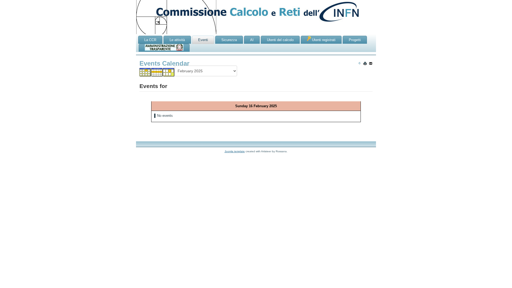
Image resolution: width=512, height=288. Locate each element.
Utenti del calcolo (280, 40)
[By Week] (157, 72)
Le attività (177, 40)
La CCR (150, 40)
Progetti (355, 40)
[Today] (169, 72)
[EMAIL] (371, 63)
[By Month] (145, 72)
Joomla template (235, 151)
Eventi (203, 40)
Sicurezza (229, 40)
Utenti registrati (323, 40)
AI (252, 40)
